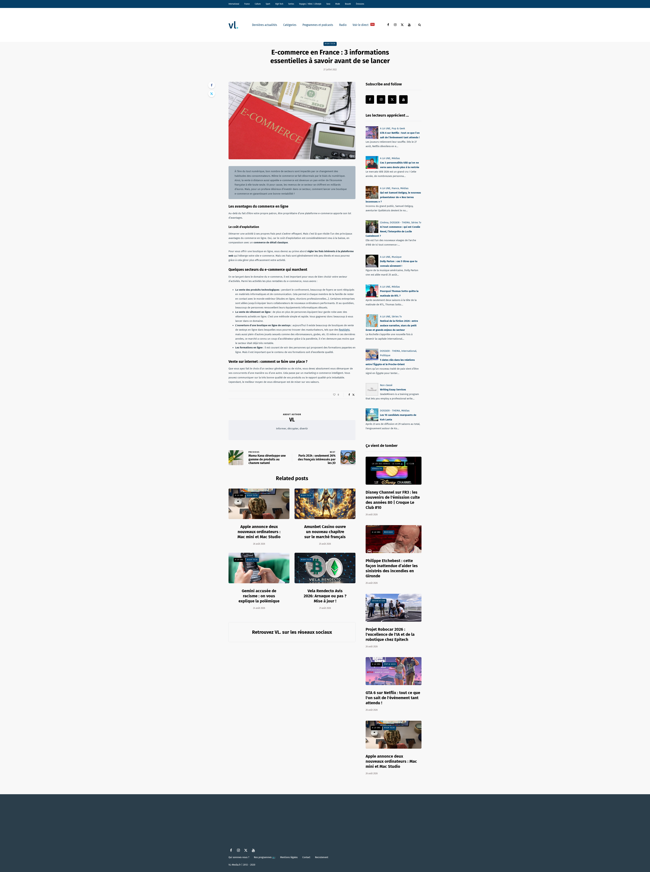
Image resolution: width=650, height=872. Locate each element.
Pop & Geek (398, 128)
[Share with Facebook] (211, 85)
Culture (258, 4)
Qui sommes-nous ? (239, 857)
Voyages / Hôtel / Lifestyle (310, 4)
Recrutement (321, 857)
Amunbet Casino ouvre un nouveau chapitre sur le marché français (325, 531)
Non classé (386, 385)
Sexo (328, 4)
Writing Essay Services (393, 389)
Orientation (378, 601)
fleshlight (344, 329)
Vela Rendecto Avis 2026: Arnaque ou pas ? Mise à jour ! (325, 596)
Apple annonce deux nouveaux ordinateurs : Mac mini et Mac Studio (258, 531)
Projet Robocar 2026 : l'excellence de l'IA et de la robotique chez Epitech (390, 634)
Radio (342, 25)
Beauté (348, 4)
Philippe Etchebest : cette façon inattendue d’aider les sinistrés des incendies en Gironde (392, 568)
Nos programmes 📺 (264, 857)
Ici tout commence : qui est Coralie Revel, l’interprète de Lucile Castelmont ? (393, 231)
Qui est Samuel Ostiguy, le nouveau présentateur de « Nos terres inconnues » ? (393, 197)
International (234, 4)
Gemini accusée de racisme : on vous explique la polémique (259, 596)
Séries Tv (416, 222)
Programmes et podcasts (317, 25)
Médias (396, 158)
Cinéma (384, 222)
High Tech (279, 4)
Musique (397, 256)
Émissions (360, 4)
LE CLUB (410, 464)
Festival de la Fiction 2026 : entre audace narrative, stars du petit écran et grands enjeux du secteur (392, 325)
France (247, 4)
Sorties (291, 4)
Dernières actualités (264, 25)
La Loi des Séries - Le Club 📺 (387, 464)
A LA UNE (239, 495)
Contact (306, 857)
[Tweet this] (211, 93)
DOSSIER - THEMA (400, 222)
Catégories (289, 25)
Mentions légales (289, 857)
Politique (385, 355)
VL (292, 420)
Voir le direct (363, 25)
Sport (268, 4)
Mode (337, 4)
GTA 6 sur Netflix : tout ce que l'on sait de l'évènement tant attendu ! (393, 697)
